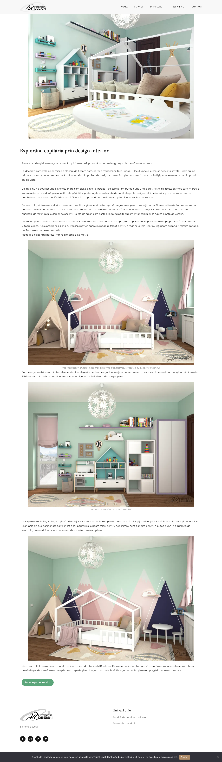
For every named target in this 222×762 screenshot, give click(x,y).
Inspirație (156, 7)
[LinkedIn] (38, 739)
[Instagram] (30, 739)
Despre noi (178, 7)
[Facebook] (23, 739)
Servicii (139, 7)
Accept (184, 757)
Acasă (124, 7)
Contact (197, 7)
